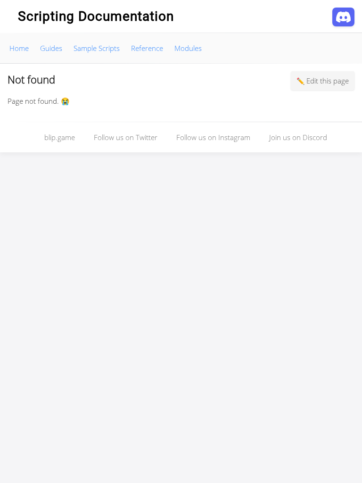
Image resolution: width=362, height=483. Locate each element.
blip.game (59, 137)
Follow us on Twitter (125, 137)
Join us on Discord (298, 137)
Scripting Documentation (96, 16)
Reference (147, 48)
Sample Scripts (97, 48)
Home (19, 48)
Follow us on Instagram (213, 137)
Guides (51, 48)
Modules (188, 48)
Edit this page (327, 80)
